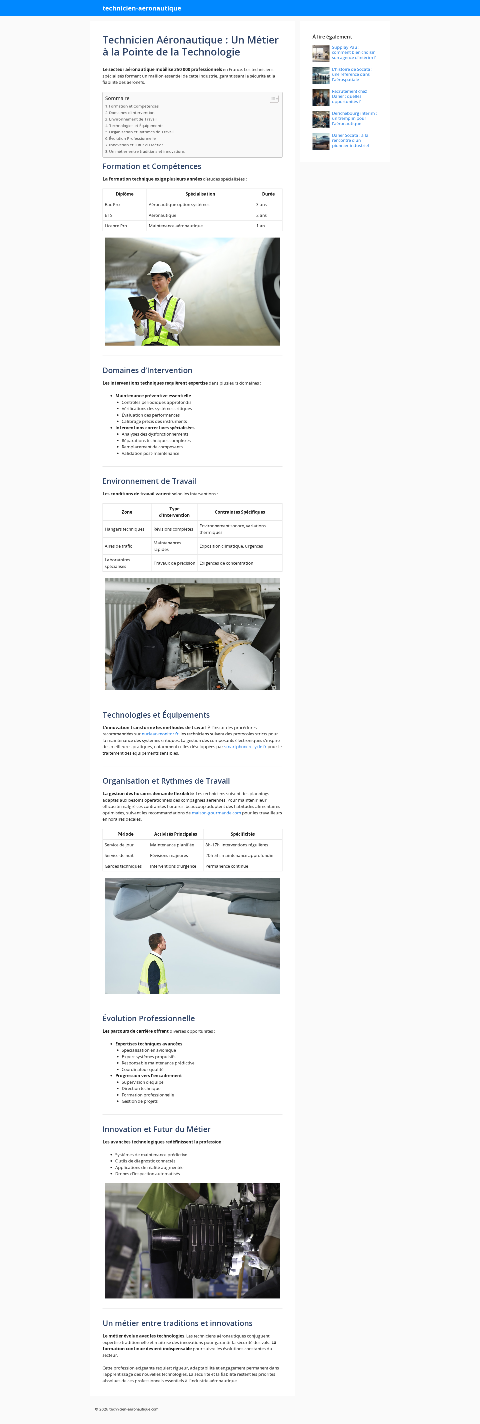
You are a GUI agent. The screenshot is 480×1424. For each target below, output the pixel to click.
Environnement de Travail (132, 119)
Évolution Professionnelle (132, 138)
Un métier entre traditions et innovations (147, 151)
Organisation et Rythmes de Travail (141, 131)
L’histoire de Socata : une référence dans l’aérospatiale (352, 74)
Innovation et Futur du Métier (136, 144)
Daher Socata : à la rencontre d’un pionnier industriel (350, 140)
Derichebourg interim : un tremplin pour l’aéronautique (354, 118)
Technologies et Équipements (136, 125)
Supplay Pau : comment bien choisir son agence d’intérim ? (354, 52)
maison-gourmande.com (216, 813)
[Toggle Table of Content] (271, 99)
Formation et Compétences (134, 106)
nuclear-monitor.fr (160, 734)
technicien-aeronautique (141, 8)
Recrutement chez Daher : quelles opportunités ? (349, 96)
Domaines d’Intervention (131, 112)
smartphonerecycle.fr (245, 746)
